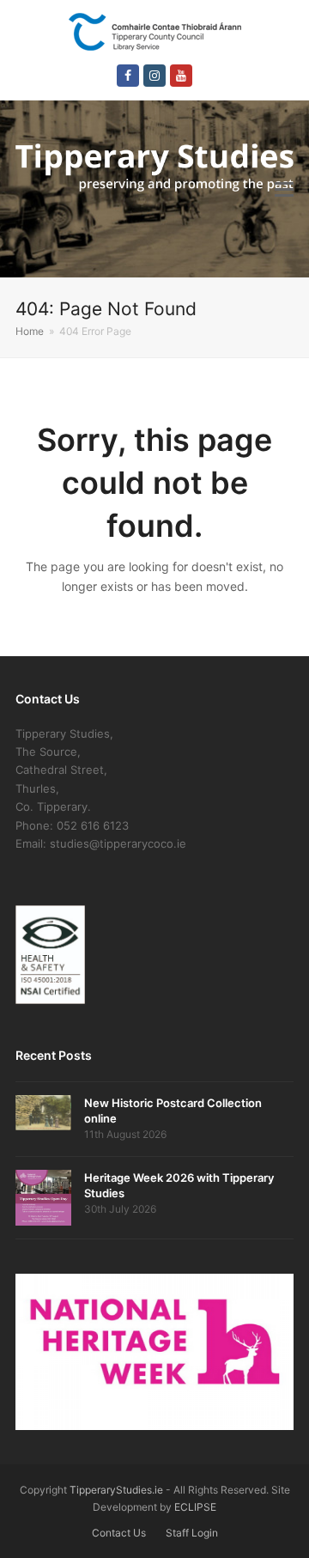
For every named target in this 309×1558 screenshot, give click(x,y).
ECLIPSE (195, 1506)
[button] (284, 189)
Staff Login (192, 1532)
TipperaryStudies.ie (116, 1489)
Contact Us (119, 1532)
